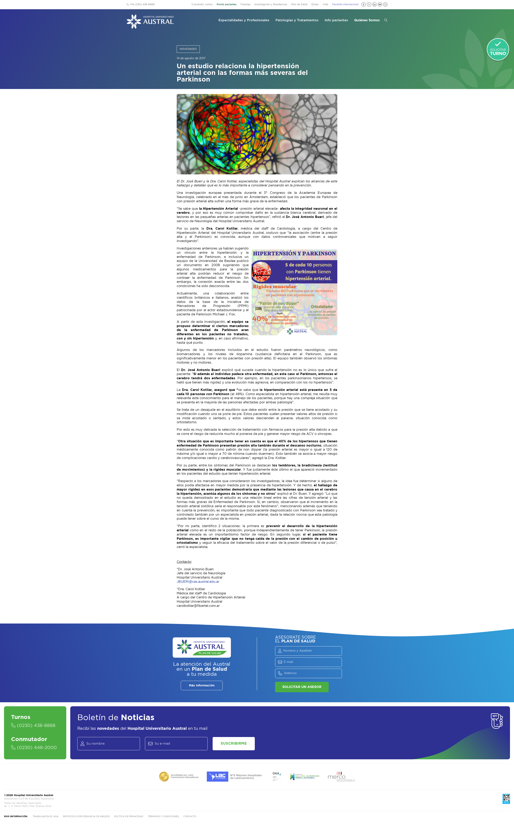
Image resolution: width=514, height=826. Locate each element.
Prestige (245, 4)
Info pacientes (336, 20)
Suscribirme (234, 743)
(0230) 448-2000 (36, 747)
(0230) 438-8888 (35, 725)
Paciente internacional (345, 4)
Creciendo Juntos (202, 4)
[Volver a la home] (150, 27)
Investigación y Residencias (270, 4)
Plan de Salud (299, 4)
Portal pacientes (227, 4)
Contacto (189, 816)
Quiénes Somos (367, 20)
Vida (325, 4)
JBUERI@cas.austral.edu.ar (198, 581)
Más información (201, 685)
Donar (315, 4)
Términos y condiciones (163, 816)
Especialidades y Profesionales (243, 20)
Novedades (188, 49)
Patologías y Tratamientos (296, 20)
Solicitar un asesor (301, 687)
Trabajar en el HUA (45, 816)
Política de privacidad (128, 816)
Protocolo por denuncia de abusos (86, 816)
